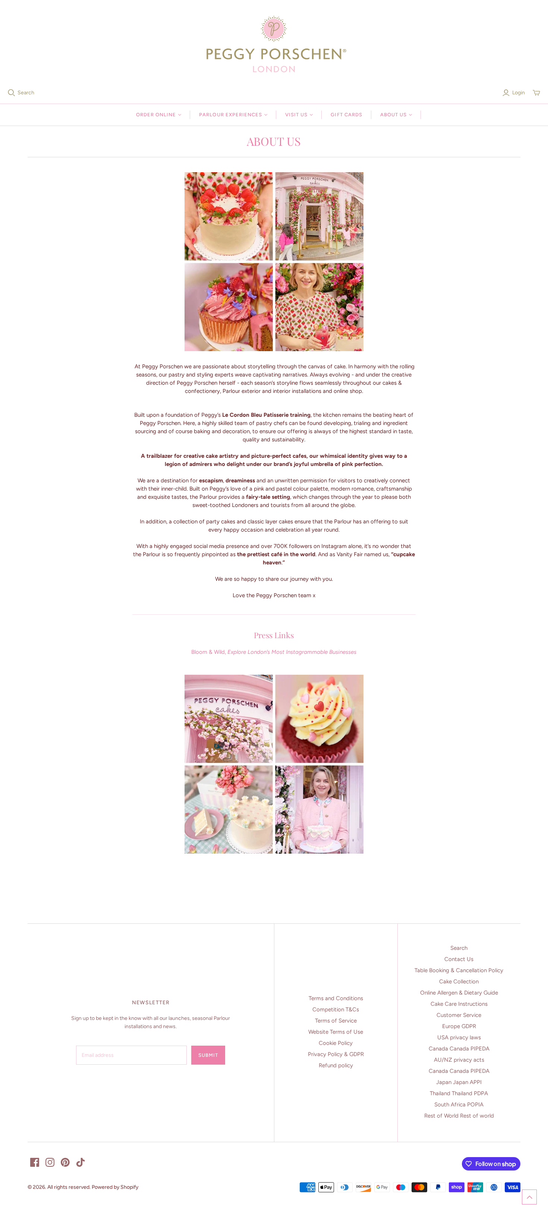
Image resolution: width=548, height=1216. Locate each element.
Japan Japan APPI (459, 1082)
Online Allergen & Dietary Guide (459, 992)
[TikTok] (80, 1162)
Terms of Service (336, 1020)
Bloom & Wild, (273, 652)
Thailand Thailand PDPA (459, 1093)
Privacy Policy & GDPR (336, 1054)
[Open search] (11, 93)
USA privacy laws (459, 1037)
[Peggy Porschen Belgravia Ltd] (274, 44)
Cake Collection (459, 981)
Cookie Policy (336, 1043)
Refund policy (336, 1065)
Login (518, 92)
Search (26, 92)
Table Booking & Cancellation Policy (459, 970)
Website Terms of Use (335, 1031)
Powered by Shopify (115, 1187)
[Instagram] (49, 1162)
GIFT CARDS (346, 114)
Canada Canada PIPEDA (459, 1048)
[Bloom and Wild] (274, 758)
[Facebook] (34, 1162)
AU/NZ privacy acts (459, 1059)
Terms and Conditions (336, 998)
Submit (208, 1055)
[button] (529, 1197)
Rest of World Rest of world (459, 1115)
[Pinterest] (65, 1162)
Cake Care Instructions (459, 1004)
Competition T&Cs (335, 1009)
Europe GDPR (459, 1026)
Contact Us (458, 959)
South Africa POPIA (459, 1104)
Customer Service (459, 1015)
